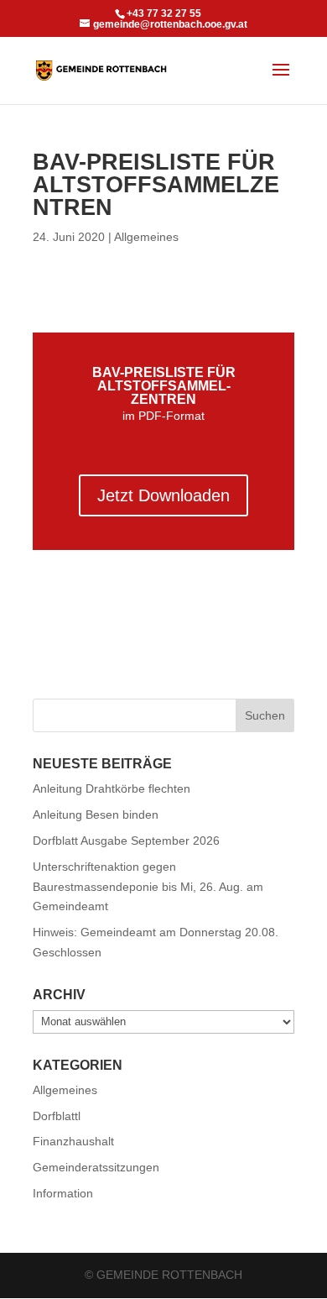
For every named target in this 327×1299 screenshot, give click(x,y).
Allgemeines (146, 237)
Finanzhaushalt (73, 1141)
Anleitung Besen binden (95, 814)
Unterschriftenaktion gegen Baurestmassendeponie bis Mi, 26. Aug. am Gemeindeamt (148, 887)
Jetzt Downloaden (163, 495)
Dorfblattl (56, 1116)
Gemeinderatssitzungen (96, 1167)
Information (63, 1193)
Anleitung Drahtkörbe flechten (111, 788)
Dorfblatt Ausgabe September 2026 (126, 840)
